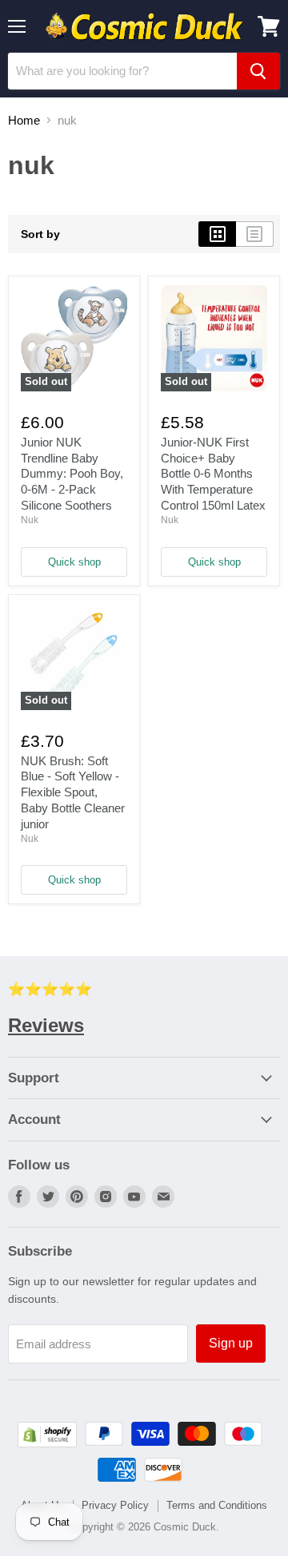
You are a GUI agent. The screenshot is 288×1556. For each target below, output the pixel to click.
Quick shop (74, 562)
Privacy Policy (115, 1505)
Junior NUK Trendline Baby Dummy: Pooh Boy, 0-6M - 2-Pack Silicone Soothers (72, 473)
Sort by (40, 234)
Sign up (231, 1343)
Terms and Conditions (216, 1505)
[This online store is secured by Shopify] (47, 1443)
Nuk (29, 520)
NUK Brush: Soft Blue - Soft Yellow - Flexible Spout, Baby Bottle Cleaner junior (73, 792)
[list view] (255, 234)
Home (24, 120)
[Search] (258, 71)
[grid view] (217, 234)
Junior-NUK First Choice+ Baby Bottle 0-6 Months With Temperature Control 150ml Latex (213, 473)
